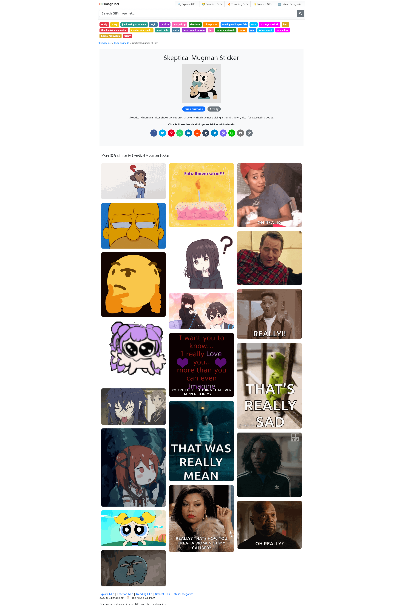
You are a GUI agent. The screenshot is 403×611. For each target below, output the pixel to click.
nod (252, 30)
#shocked (245, 335)
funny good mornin (194, 30)
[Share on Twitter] (162, 133)
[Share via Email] (240, 133)
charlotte (195, 24)
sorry (114, 24)
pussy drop (179, 24)
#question (109, 195)
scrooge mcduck (270, 24)
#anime (108, 380)
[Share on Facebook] (153, 133)
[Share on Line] (231, 133)
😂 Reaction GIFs (212, 4)
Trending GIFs (144, 594)
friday (127, 35)
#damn (243, 281)
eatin (176, 30)
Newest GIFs (162, 594)
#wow (243, 276)
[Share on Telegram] (214, 133)
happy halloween (110, 35)
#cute (107, 370)
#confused (109, 497)
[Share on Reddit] (197, 133)
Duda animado (121, 42)
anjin (153, 24)
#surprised (245, 544)
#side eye (109, 244)
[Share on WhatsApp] (179, 133)
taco (253, 24)
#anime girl (110, 375)
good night (162, 30)
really (104, 24)
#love (175, 393)
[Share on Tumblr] (205, 133)
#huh (106, 492)
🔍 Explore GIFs (187, 4)
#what (175, 279)
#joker (175, 477)
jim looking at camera (134, 24)
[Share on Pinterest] (171, 133)
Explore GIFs (106, 594)
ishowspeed (265, 30)
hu (210, 30)
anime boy (282, 30)
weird (242, 30)
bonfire (165, 24)
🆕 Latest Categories (290, 4)
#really (214, 109)
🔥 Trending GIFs (238, 4)
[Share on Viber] (223, 133)
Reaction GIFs (125, 594)
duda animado (194, 109)
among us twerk (226, 30)
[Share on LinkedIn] (188, 133)
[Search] (300, 13)
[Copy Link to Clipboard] (249, 133)
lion (285, 24)
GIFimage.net (104, 42)
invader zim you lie (141, 30)
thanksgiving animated (114, 30)
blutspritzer (211, 24)
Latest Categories (183, 594)
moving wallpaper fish (234, 24)
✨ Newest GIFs (263, 4)
